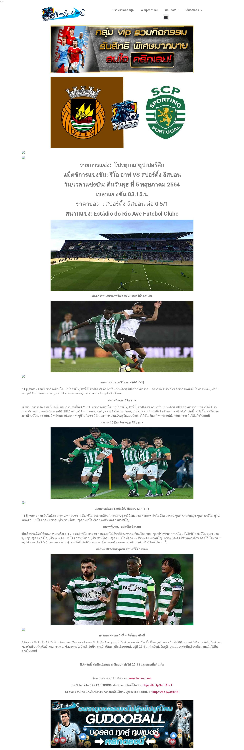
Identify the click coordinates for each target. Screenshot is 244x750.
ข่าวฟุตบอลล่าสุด (123, 10)
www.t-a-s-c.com (140, 678)
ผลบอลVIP (171, 10)
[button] (166, 17)
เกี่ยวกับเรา (192, 10)
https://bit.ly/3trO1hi (165, 692)
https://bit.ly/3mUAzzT (158, 685)
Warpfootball (149, 10)
